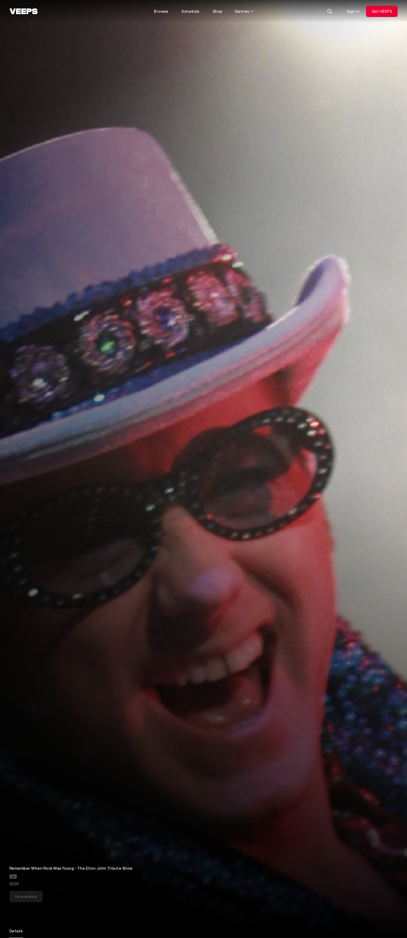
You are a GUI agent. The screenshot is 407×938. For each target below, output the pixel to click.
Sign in (353, 11)
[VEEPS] (23, 11)
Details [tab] (16, 931)
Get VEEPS (382, 11)
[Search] (329, 11)
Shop (218, 11)
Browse (161, 11)
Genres (242, 11)
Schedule (190, 11)
